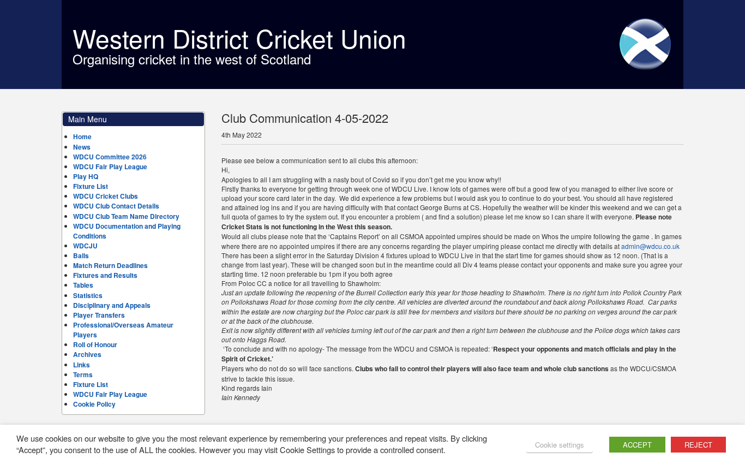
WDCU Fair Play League (110, 166)
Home (82, 136)
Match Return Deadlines (110, 265)
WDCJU (85, 246)
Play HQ (85, 176)
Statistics (88, 295)
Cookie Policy (94, 404)
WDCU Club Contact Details (116, 206)
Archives (87, 354)
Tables (83, 285)
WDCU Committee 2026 (110, 157)
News (82, 147)
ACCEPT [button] (637, 444)
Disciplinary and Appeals (112, 305)
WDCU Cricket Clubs (105, 196)
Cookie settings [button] (559, 444)
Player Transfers (99, 315)
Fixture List (90, 186)
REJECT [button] (698, 444)
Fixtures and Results (105, 275)
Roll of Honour (95, 344)
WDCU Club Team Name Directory (126, 216)
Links (81, 365)
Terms (83, 374)
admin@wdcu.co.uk (650, 246)
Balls (81, 255)
